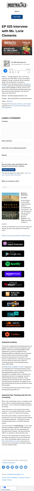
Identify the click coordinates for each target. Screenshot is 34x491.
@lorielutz (9, 101)
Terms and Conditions (10, 477)
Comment (5, 121)
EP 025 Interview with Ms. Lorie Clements (19, 104)
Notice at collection (5, 489)
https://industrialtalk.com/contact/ (11, 441)
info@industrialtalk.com (15, 474)
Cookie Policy (7, 480)
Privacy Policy (24, 477)
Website (4, 155)
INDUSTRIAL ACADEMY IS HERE (14, 367)
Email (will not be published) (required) (14, 148)
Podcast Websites (8, 463)
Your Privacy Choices (10, 487)
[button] (17, 17)
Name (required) (7, 141)
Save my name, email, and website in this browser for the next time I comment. (14, 165)
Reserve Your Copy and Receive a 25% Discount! (16, 235)
